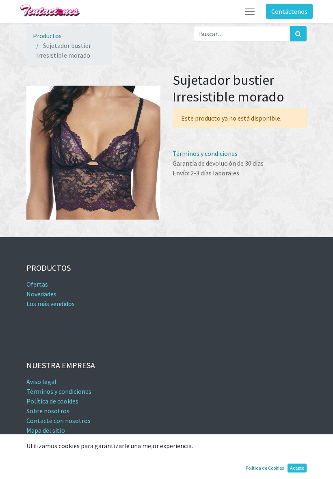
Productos (47, 36)
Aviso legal (41, 382)
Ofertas (37, 284)
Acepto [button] (297, 468)
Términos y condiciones (205, 153)
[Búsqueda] (298, 33)
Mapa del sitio (45, 430)
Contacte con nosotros (58, 420)
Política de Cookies (265, 468)
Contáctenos (289, 11)
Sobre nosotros (47, 411)
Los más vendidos (50, 304)
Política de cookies (52, 401)
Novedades (41, 294)
